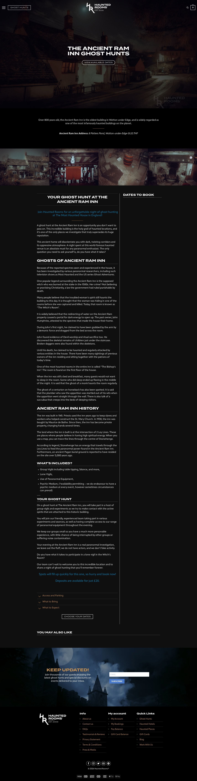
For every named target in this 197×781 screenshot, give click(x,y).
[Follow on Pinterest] (108, 763)
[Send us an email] (103, 763)
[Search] (187, 7)
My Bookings (117, 724)
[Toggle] (39, 596)
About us (87, 719)
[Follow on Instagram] (93, 763)
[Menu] (4, 7)
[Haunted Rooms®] (98, 8)
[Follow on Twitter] (98, 763)
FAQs (85, 729)
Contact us (88, 724)
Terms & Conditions (92, 745)
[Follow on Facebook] (88, 763)
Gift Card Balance (119, 734)
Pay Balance (117, 729)
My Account (117, 719)
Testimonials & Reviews (94, 734)
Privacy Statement (91, 740)
